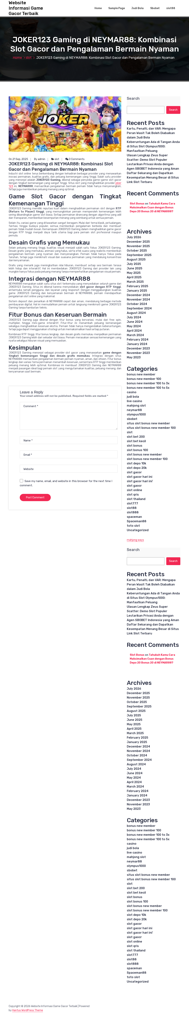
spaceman (134, 517)
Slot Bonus (137, 203)
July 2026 (134, 237)
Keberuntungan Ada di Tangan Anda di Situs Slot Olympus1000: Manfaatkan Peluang (153, 146)
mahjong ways (135, 540)
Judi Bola (137, 8)
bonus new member (141, 374)
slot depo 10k (136, 463)
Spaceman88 (136, 521)
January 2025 (137, 290)
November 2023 (138, 353)
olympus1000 (136, 414)
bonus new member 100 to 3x (148, 383)
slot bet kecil (136, 441)
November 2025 (138, 246)
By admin (39, 159)
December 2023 (138, 348)
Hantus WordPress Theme (27, 1010)
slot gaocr (134, 485)
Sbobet (155, 8)
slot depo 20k (137, 468)
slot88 (170, 8)
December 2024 (138, 295)
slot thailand (136, 499)
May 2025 (134, 273)
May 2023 (134, 357)
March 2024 (135, 335)
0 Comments (76, 159)
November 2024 (138, 299)
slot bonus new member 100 (147, 459)
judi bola (133, 396)
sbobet (132, 419)
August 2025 (136, 259)
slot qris (133, 494)
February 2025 (137, 286)
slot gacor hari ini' (140, 481)
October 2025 (137, 250)
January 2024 (137, 344)
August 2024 (136, 313)
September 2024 (139, 308)
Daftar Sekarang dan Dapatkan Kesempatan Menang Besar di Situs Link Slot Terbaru (153, 177)
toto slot (133, 525)
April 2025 (134, 277)
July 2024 (134, 317)
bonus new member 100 (144, 379)
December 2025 (138, 241)
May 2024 (134, 326)
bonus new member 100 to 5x (148, 388)
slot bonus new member (144, 454)
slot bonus (134, 445)
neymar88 (134, 410)
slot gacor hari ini (139, 477)
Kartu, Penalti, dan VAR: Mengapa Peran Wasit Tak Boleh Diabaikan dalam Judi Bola (151, 133)
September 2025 (139, 255)
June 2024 (134, 322)
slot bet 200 (136, 436)
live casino (134, 401)
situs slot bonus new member (148, 423)
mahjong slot (136, 405)
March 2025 (135, 281)
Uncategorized (138, 530)
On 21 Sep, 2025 (18, 159)
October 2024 (137, 304)
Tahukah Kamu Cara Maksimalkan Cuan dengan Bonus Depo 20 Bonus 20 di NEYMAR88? (152, 207)
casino (131, 392)
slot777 (132, 503)
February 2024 (137, 339)
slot (29, 58)
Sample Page (116, 8)
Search (133, 98)
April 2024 (134, 330)
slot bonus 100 (137, 450)
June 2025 (134, 268)
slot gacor (134, 472)
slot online (134, 490)
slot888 (133, 512)
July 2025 (134, 264)
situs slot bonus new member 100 (151, 428)
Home (98, 8)
